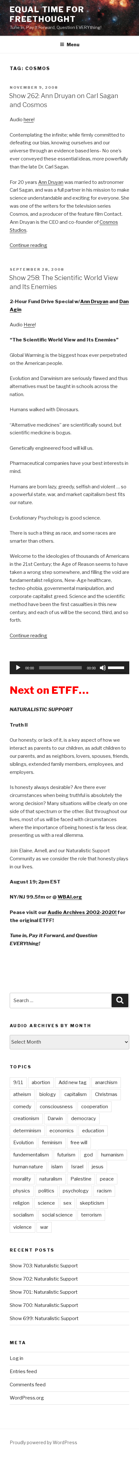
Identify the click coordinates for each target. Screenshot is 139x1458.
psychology (76, 1191)
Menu (73, 44)
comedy (22, 1106)
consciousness (56, 1106)
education (93, 1131)
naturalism (50, 1179)
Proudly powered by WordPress (43, 1442)
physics (21, 1191)
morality (22, 1179)
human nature (28, 1167)
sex (67, 1203)
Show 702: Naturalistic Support (44, 1279)
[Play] (18, 668)
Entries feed (23, 1371)
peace (107, 1179)
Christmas (106, 1094)
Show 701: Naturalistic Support (44, 1292)
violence (22, 1227)
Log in (16, 1358)
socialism (23, 1215)
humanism (112, 1155)
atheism (22, 1094)
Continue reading (28, 245)
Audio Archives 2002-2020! (82, 912)
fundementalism (31, 1155)
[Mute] (103, 668)
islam (57, 1167)
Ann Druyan (50, 182)
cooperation (94, 1106)
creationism (26, 1118)
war (44, 1227)
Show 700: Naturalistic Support (44, 1305)
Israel (77, 1167)
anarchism (106, 1082)
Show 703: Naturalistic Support (44, 1266)
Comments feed (28, 1385)
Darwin (55, 1118)
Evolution (23, 1143)
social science (57, 1215)
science (46, 1203)
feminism (52, 1143)
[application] (69, 667)
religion (21, 1203)
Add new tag (73, 1082)
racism (104, 1191)
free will (78, 1143)
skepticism (92, 1203)
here (29, 119)
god (88, 1155)
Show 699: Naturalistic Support (44, 1318)
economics (61, 1131)
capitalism (75, 1094)
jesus (97, 1167)
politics (46, 1191)
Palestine (80, 1179)
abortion (41, 1082)
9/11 (18, 1082)
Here (29, 325)
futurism (66, 1155)
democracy (83, 1118)
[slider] (117, 667)
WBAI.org (70, 897)
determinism (27, 1131)
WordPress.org (27, 1398)
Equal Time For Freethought (47, 14)
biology (47, 1094)
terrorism (91, 1215)
